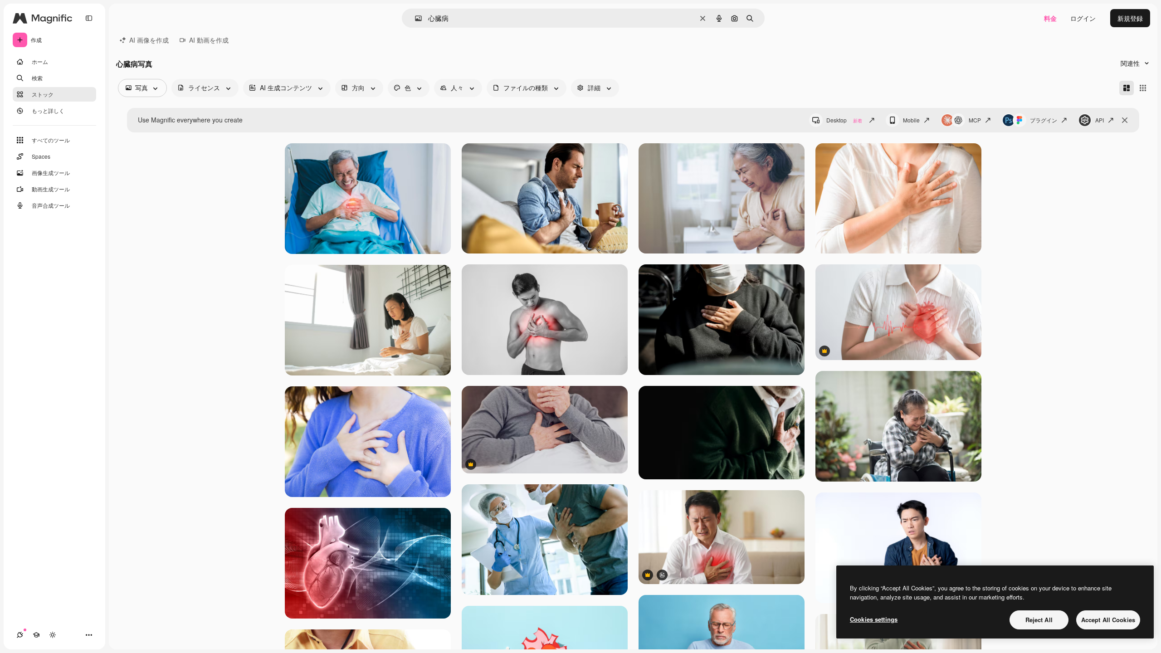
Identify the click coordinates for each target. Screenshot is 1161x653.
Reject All (1039, 619)
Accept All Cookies (1108, 619)
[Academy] (36, 635)
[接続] (20, 635)
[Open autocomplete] (414, 18)
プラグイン (1043, 120)
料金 (1050, 18)
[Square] (1143, 88)
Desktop (844, 120)
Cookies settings (874, 619)
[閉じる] (1124, 120)
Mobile (911, 120)
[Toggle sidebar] (89, 18)
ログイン (1083, 18)
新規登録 (1130, 18)
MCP (975, 120)
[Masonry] (1126, 88)
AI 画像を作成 (149, 39)
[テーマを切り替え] (52, 635)
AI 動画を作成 (209, 39)
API (1099, 120)
